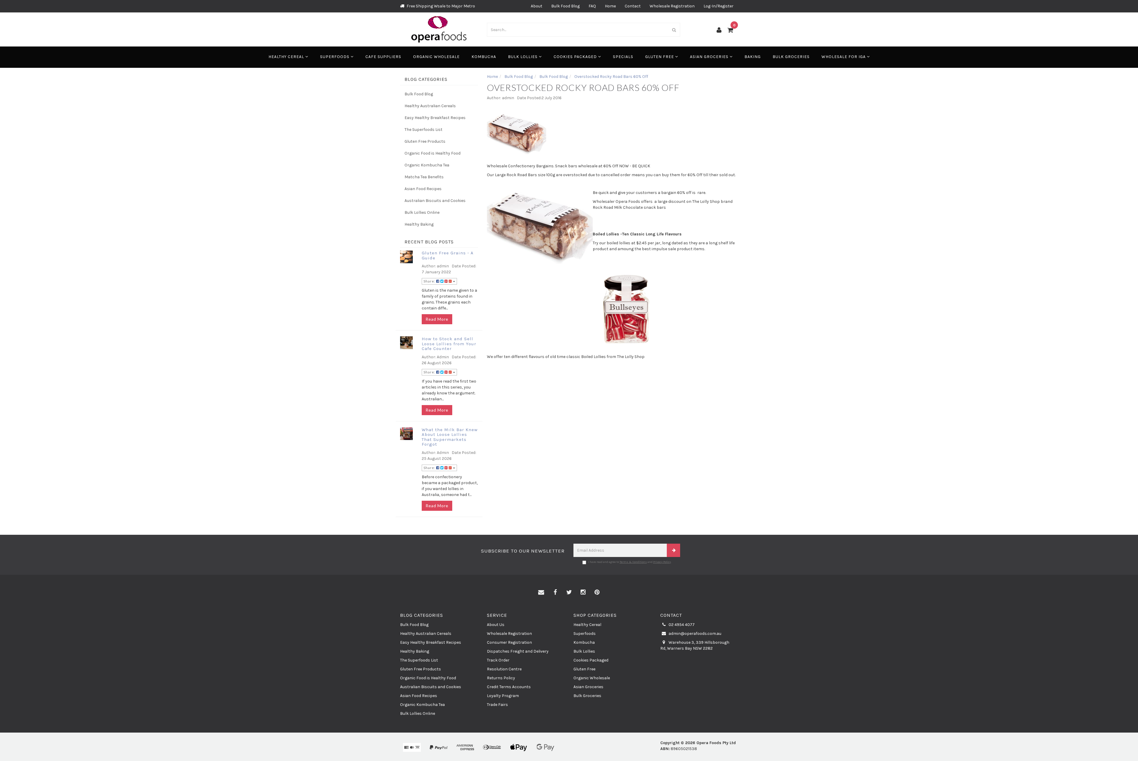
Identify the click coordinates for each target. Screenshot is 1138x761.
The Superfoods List (423, 129)
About (536, 6)
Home (610, 6)
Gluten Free (660, 56)
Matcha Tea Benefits (424, 176)
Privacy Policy (662, 562)
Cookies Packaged (576, 56)
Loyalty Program (503, 695)
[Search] (674, 29)
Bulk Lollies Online (422, 212)
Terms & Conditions (633, 562)
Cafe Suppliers (383, 56)
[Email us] (541, 592)
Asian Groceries (710, 56)
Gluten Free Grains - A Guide (448, 255)
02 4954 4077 (681, 624)
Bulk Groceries (791, 56)
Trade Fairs (497, 704)
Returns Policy (501, 677)
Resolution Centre (504, 669)
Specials (623, 56)
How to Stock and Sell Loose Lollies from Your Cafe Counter (449, 343)
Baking (752, 56)
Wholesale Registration (672, 6)
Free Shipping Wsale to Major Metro (440, 6)
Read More (437, 319)
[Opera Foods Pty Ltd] (439, 29)
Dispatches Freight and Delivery (518, 651)
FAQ (592, 6)
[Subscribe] (673, 550)
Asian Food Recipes (423, 188)
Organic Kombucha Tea (427, 165)
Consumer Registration (509, 642)
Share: (429, 281)
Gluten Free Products (425, 141)
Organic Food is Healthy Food (433, 153)
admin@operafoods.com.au (694, 633)
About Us (495, 624)
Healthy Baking (419, 224)
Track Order (498, 660)
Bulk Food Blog (565, 6)
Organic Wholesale (436, 56)
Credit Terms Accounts (509, 686)
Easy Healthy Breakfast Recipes (435, 117)
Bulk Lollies (523, 56)
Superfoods (335, 56)
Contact (633, 6)
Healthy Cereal (286, 56)
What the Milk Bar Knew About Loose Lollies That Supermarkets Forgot (450, 437)
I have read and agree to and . (630, 562)
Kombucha (483, 56)
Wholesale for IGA (844, 56)
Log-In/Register (718, 6)
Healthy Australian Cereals (430, 105)
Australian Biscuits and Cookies (435, 200)
